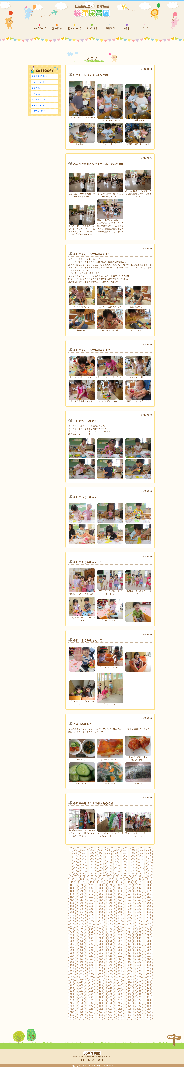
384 (91, 970)
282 (149, 935)
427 (72, 985)
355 (72, 961)
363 (149, 961)
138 (149, 888)
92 (149, 873)
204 (91, 911)
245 (139, 923)
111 (149, 879)
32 (149, 855)
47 (108, 861)
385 (101, 970)
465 (91, 997)
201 (149, 908)
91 (141, 873)
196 (101, 908)
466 (101, 997)
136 (130, 888)
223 (101, 917)
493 (101, 1006)
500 (81, 1009)
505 (130, 1009)
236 (139, 920)
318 (149, 947)
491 (81, 1006)
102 (149, 876)
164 (139, 897)
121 (72, 885)
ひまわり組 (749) (39, 82)
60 (133, 864)
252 (120, 926)
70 (133, 867)
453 (149, 991)
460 (130, 994)
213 (91, 914)
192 (149, 905)
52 (149, 861)
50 (133, 861)
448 (101, 991)
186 (91, 905)
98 (112, 876)
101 (139, 876)
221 (81, 917)
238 (72, 923)
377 (110, 967)
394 (101, 973)
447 (91, 991)
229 (72, 920)
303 (91, 944)
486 (120, 1003)
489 (149, 1003)
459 (120, 994)
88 (116, 873)
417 (149, 979)
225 (120, 917)
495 (120, 1006)
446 (81, 991)
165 (149, 897)
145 (130, 891)
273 (149, 932)
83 (75, 873)
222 (91, 917)
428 (81, 985)
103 (72, 879)
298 (130, 941)
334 (130, 953)
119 (139, 882)
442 (130, 988)
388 (130, 970)
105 (91, 879)
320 (81, 950)
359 (110, 961)
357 (91, 961)
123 (91, 885)
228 (149, 917)
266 (81, 932)
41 (141, 858)
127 (130, 885)
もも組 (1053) (38, 105)
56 (100, 864)
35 (92, 858)
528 (91, 1017)
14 (83, 852)
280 (130, 935)
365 (81, 964)
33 (75, 858)
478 (130, 1000)
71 (141, 867)
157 (72, 897)
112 (73, 882)
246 (149, 923)
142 (101, 891)
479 (139, 1000)
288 (120, 938)
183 (149, 902)
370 (130, 964)
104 (82, 879)
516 (149, 1011)
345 (149, 956)
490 (72, 1006)
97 (104, 876)
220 (72, 917)
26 (100, 855)
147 (149, 891)
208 (130, 911)
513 (120, 1011)
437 (81, 988)
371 (139, 964)
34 (83, 858)
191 (139, 905)
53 (75, 864)
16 (100, 852)
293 (81, 941)
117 (120, 882)
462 (149, 994)
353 (139, 958)
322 (101, 950)
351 (120, 958)
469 (130, 997)
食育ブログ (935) (39, 76)
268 (101, 932)
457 (101, 994)
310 (72, 947)
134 (110, 888)
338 (81, 956)
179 (110, 902)
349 (101, 958)
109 (130, 879)
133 (101, 888)
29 (125, 855)
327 (149, 950)
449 (110, 991)
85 (92, 873)
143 (110, 891)
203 (81, 911)
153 (120, 894)
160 (101, 897)
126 (120, 885)
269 (110, 932)
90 (133, 873)
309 (149, 944)
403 (101, 976)
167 (81, 899)
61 (141, 864)
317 (139, 947)
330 (91, 953)
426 (149, 982)
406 (130, 976)
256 (72, 929)
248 (81, 926)
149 (81, 894)
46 (100, 861)
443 (139, 988)
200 (139, 908)
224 (110, 917)
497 (139, 1006)
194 (81, 908)
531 (120, 1017)
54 (83, 864)
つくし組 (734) (38, 94)
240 (91, 923)
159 (91, 897)
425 (139, 982)
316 (130, 947)
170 (110, 899)
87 (108, 873)
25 (92, 855)
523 (130, 1014)
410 (82, 979)
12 (149, 849)
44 (83, 861)
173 (139, 899)
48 (116, 861)
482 (81, 1003)
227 (139, 917)
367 (101, 964)
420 (91, 982)
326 (139, 950)
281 (139, 935)
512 (110, 1011)
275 (81, 935)
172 (130, 899)
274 (72, 935)
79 (125, 870)
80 (133, 870)
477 (120, 1000)
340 (101, 956)
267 (91, 932)
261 (120, 929)
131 (81, 888)
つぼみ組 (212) (38, 111)
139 (72, 891)
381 (149, 967)
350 (110, 958)
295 (101, 941)
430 (101, 985)
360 (120, 961)
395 (110, 973)
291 (149, 938)
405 (120, 976)
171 (120, 899)
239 (81, 923)
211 (72, 914)
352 (130, 958)
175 (72, 902)
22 (149, 852)
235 (130, 920)
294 (91, 941)
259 (101, 929)
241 (101, 923)
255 (149, 926)
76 (100, 870)
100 (130, 876)
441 (120, 988)
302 (81, 944)
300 (149, 941)
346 (72, 958)
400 (72, 976)
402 (91, 976)
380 (139, 967)
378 (120, 967)
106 (101, 879)
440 (110, 988)
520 (101, 1014)
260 (110, 929)
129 (149, 885)
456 (91, 994)
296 (110, 941)
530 (110, 1017)
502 (101, 1009)
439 (101, 988)
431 (110, 985)
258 (91, 929)
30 (133, 855)
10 (133, 849)
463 (72, 997)
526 (72, 1017)
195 (91, 908)
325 (130, 950)
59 (125, 864)
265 (72, 932)
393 (91, 973)
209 (139, 911)
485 (110, 1003)
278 (110, 935)
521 (110, 1014)
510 (91, 1011)
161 (110, 897)
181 (130, 902)
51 (141, 861)
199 (130, 908)
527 (81, 1017)
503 (110, 1009)
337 (72, 956)
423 (120, 982)
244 (130, 923)
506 (139, 1009)
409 (72, 979)
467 (110, 997)
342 (120, 956)
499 (72, 1009)
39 (125, 858)
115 (101, 882)
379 (130, 967)
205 (101, 911)
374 (81, 967)
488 (139, 1003)
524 (139, 1014)
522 (120, 1014)
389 (139, 970)
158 (81, 897)
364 (72, 964)
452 (139, 991)
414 (120, 979)
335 (139, 953)
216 (120, 914)
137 (139, 888)
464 (81, 997)
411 (91, 979)
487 (130, 1003)
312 (91, 947)
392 (81, 973)
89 (125, 873)
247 (72, 926)
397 (130, 973)
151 (101, 894)
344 (139, 956)
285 (91, 938)
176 (81, 902)
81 (141, 870)
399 (149, 973)
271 (130, 932)
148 (72, 894)
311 (82, 947)
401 (81, 976)
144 (120, 891)
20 (133, 852)
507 (149, 1009)
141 (91, 891)
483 (91, 1003)
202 (72, 911)
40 (133, 858)
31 (141, 855)
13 (75, 852)
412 (101, 979)
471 (149, 997)
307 (130, 944)
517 (72, 1014)
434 (139, 985)
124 (101, 885)
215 (110, 914)
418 (72, 982)
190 (130, 905)
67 (108, 867)
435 (149, 985)
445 (72, 991)
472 (72, 1000)
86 (100, 873)
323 (110, 950)
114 (92, 882)
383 (81, 970)
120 (149, 882)
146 (139, 891)
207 (120, 911)
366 (91, 964)
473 (81, 1000)
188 (110, 905)
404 (110, 976)
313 (101, 947)
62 (149, 864)
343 (130, 956)
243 (120, 923)
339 (91, 956)
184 (72, 905)
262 (130, 929)
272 (139, 932)
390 (149, 970)
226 (130, 917)
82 (149, 870)
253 (130, 926)
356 (81, 961)
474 (91, 1000)
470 (139, 997)
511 (101, 1011)
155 (139, 894)
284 (81, 938)
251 (110, 926)
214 (101, 914)
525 (149, 1014)
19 (125, 852)
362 (139, 961)
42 (149, 858)
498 (149, 1006)
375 (91, 967)
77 (108, 870)
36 (100, 858)
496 (130, 1006)
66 (100, 867)
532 (130, 1017)
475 (101, 1000)
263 (139, 929)
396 (120, 973)
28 (116, 855)
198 (120, 908)
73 (75, 870)
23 (75, 855)
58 (116, 864)
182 (139, 902)
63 (75, 867)
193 (72, 908)
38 (116, 858)
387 (120, 970)
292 (72, 941)
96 (96, 876)
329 (81, 953)
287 (110, 938)
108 (120, 879)
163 (130, 897)
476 (110, 1000)
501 (91, 1009)
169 (101, 899)
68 (116, 867)
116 (111, 882)
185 (81, 905)
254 (139, 926)
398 (139, 973)
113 (82, 882)
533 (139, 1017)
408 (149, 976)
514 (130, 1011)
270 (120, 932)
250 (101, 926)
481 (72, 1003)
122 (81, 885)
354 (149, 958)
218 (139, 914)
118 (130, 882)
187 (101, 905)
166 (72, 899)
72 (149, 867)
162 (120, 897)
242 (110, 923)
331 (101, 953)
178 (101, 902)
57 (108, 864)
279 (120, 935)
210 (149, 911)
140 (81, 891)
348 (91, 958)
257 (81, 929)
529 (101, 1017)
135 (120, 888)
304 (101, 944)
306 (120, 944)
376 (101, 967)
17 (108, 852)
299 (139, 941)
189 (120, 905)
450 (120, 991)
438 (91, 988)
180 (120, 902)
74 (83, 870)
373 (72, 967)
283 (72, 938)
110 (140, 879)
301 (72, 944)
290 (139, 938)
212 (81, 914)
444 (149, 988)
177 (91, 902)
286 (101, 938)
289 (130, 938)
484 (101, 1003)
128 (139, 885)
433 (130, 985)
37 (108, 858)
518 (81, 1014)
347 (81, 958)
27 (108, 855)
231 (91, 920)
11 (141, 849)
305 (110, 944)
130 (72, 888)
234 (120, 920)
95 (87, 876)
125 (110, 885)
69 (125, 867)
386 (110, 970)
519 (91, 1014)
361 (130, 961)
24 (83, 855)
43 (75, 861)
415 (130, 979)
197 (110, 908)
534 (149, 1017)
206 (110, 911)
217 (130, 914)
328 (72, 953)
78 (116, 870)
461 (139, 994)
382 (72, 970)
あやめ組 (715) (38, 88)
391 (72, 973)
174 (149, 899)
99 (120, 876)
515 (139, 1011)
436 (72, 988)
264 (149, 929)
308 (139, 944)
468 (120, 997)
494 (110, 1006)
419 (81, 982)
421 (101, 982)
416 (139, 979)
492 (91, 1006)
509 (82, 1011)
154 (130, 894)
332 (110, 953)
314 (110, 947)
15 (92, 852)
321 (91, 950)
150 (91, 894)
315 (120, 947)
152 (110, 894)
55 (92, 864)
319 (72, 950)
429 (91, 985)
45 (92, 861)
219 (149, 914)
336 (149, 953)
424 (130, 982)
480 (149, 1000)
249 (91, 926)
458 (110, 994)
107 (111, 879)
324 (120, 950)
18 (116, 852)
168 (91, 899)
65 (92, 867)
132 (91, 888)
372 (149, 964)
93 (71, 876)
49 (125, 861)
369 (120, 964)
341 (110, 956)
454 (72, 994)
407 (139, 976)
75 (92, 870)
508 (72, 1011)
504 (120, 1009)
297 (120, 941)
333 (120, 953)
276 (91, 935)
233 (110, 920)
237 (149, 920)
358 (101, 961)
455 (81, 994)
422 (110, 982)
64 (83, 867)
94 (79, 876)
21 (141, 852)
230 (81, 920)
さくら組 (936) (38, 99)
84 (83, 873)
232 (101, 920)
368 (110, 964)
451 (130, 991)
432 (120, 985)
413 (110, 979)
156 (149, 894)
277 (101, 935)
